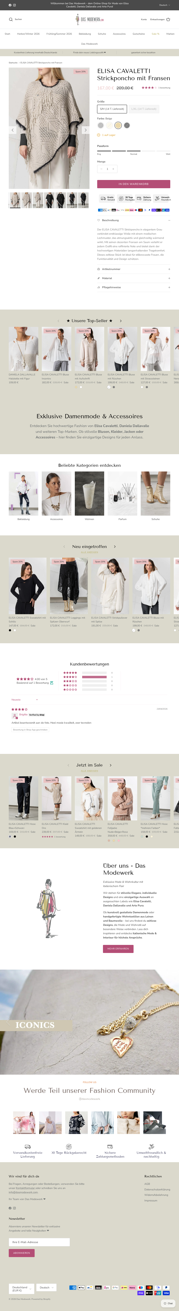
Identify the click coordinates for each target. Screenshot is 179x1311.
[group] (24, 1122)
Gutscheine (139, 34)
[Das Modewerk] (89, 19)
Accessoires (119, 34)
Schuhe (102, 34)
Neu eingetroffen (89, 546)
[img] (19, 709)
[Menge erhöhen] (114, 169)
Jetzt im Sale (89, 765)
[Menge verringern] (100, 169)
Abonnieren (21, 1253)
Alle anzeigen (89, 552)
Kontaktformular (25, 1188)
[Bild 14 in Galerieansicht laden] (49, 128)
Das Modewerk (89, 44)
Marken (170, 34)
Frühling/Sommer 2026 (59, 34)
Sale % (155, 34)
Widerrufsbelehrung (156, 1195)
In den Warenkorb (134, 184)
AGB (147, 1184)
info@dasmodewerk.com (23, 1192)
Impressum (150, 1200)
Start (7, 34)
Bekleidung (85, 34)
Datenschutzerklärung (157, 1189)
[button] (70, 677)
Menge (101, 161)
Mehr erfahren (118, 948)
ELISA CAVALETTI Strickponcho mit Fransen (41, 62)
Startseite (13, 62)
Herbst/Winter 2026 (28, 34)
